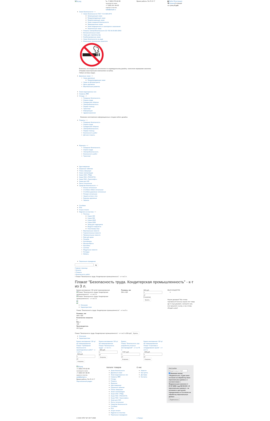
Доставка (144, 375)
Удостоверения (116, 385)
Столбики (114, 406)
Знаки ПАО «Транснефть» (120, 398)
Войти (171, 1)
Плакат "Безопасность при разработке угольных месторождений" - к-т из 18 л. (130, 346)
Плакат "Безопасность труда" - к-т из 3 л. (106, 346)
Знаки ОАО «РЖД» (117, 394)
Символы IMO (115, 377)
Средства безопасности (119, 404)
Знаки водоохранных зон (119, 375)
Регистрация (178, 1)
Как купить (144, 372)
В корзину (81, 361)
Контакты (144, 377)
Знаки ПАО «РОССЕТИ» (119, 396)
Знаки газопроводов (118, 391)
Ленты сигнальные (117, 402)
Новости (143, 370)
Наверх (140, 418)
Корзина (172, 3)
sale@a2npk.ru (111, 9)
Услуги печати (115, 410)
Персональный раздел (84, 381)
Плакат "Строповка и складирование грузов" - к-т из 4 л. (153, 347)
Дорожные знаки (116, 372)
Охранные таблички (117, 387)
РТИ (112, 408)
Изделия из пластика (118, 413)
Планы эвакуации (117, 389)
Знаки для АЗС (116, 400)
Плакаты (114, 381)
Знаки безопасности (118, 370)
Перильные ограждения (119, 415)
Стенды (113, 379)
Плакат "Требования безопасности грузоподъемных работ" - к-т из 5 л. (86, 348)
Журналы (114, 383)
